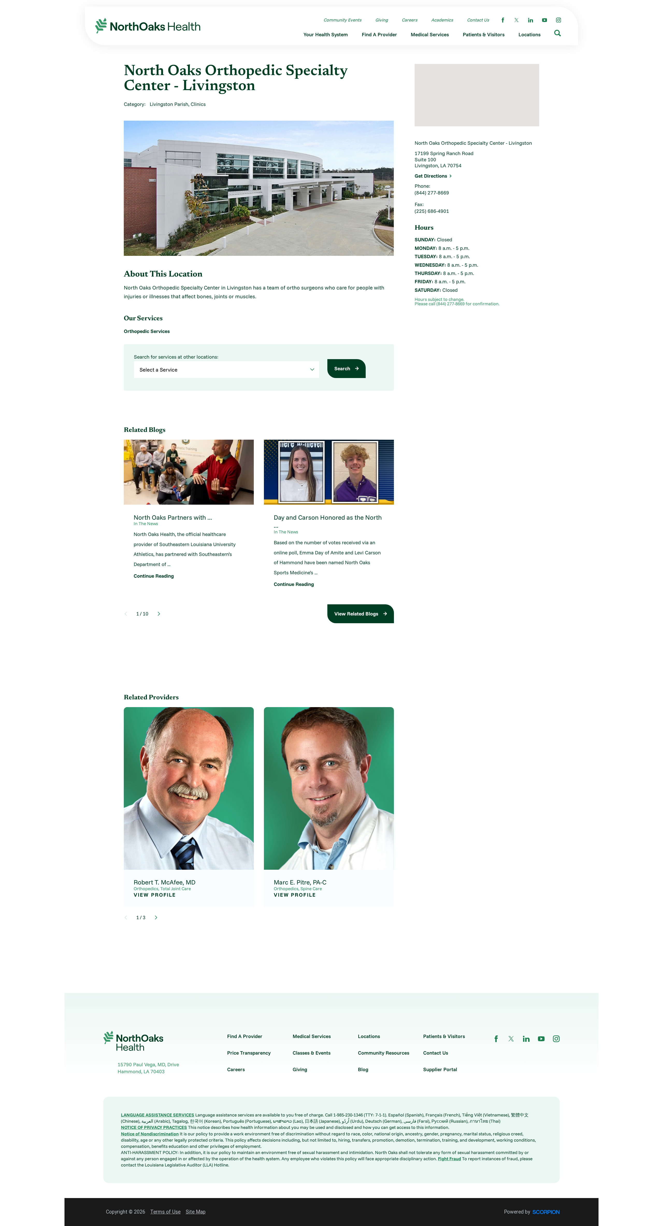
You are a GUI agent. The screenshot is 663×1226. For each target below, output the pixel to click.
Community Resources (383, 1052)
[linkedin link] (530, 20)
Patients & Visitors (444, 1036)
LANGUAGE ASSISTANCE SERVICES (157, 1115)
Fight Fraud (449, 1158)
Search (342, 368)
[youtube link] (544, 20)
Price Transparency (249, 1052)
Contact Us (435, 1052)
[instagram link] (558, 20)
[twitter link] (516, 20)
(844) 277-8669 (432, 193)
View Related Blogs (356, 614)
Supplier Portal (440, 1069)
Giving (300, 1069)
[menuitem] (326, 35)
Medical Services (312, 1036)
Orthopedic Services (147, 331)
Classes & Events (311, 1052)
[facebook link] (502, 20)
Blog (363, 1069)
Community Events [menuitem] (342, 20)
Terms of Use (165, 1212)
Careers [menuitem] (409, 20)
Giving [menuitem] (381, 20)
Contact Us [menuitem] (478, 20)
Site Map (196, 1212)
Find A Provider (244, 1036)
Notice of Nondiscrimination (150, 1133)
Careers (236, 1069)
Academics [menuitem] (442, 20)
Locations (369, 1036)
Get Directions (431, 175)
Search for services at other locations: (176, 356)
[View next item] (159, 614)
